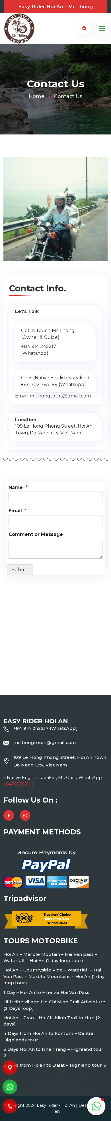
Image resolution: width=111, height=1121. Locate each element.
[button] (96, 1106)
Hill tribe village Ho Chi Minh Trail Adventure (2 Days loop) (54, 1005)
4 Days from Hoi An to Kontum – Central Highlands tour (49, 1037)
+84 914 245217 (38, 346)
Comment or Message (36, 534)
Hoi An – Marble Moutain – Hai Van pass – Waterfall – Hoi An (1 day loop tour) (50, 957)
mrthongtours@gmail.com (44, 742)
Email (18, 510)
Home (36, 96)
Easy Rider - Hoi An (56, 1105)
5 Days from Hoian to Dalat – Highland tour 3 (54, 1065)
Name (18, 487)
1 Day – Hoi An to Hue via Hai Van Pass (46, 992)
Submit (20, 569)
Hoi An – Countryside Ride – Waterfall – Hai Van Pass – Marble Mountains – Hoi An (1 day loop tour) (53, 976)
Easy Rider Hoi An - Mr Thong (55, 6)
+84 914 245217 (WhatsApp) (45, 728)
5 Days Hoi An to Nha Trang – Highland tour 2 (53, 1052)
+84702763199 (18, 784)
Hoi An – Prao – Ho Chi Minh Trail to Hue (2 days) (51, 1021)
